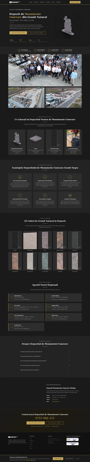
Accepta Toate (58, 458)
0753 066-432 (55, 399)
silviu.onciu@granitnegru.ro (62, 318)
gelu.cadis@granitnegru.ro (24, 309)
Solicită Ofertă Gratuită (36, 422)
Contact (58, 2)
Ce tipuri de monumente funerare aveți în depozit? (31, 351)
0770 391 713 (16, 299)
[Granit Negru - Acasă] (17, 437)
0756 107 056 (54, 299)
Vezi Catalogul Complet (36, 32)
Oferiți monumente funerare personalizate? (30, 370)
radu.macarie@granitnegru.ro (25, 299)
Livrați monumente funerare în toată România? (31, 356)
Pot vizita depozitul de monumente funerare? (30, 365)
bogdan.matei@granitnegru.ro (62, 309)
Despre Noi (32, 440)
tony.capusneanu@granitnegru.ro (25, 318)
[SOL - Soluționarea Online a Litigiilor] (72, 443)
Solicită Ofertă (75, 2)
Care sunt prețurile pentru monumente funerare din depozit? (34, 360)
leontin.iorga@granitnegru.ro (25, 328)
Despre (36, 2)
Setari (77, 458)
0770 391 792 (16, 309)
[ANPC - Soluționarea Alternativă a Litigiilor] (72, 439)
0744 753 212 (54, 309)
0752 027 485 (16, 328)
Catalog (42, 2)
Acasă (31, 2)
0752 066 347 (16, 318)
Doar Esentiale (69, 458)
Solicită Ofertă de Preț (18, 32)
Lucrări (48, 2)
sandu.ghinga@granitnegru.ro (62, 299)
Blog (53, 2)
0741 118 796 (54, 318)
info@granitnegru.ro (56, 401)
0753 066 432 (45, 417)
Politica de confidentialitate (30, 460)
